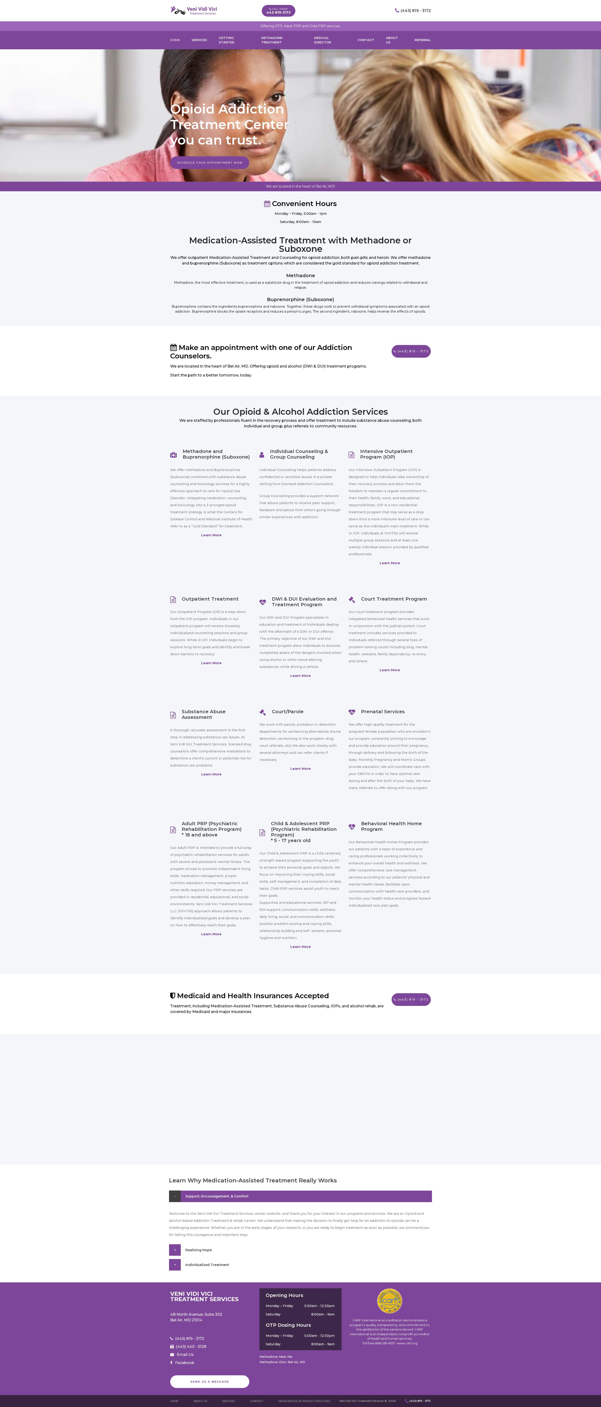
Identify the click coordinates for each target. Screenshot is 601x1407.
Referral (423, 40)
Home (175, 40)
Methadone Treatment (271, 40)
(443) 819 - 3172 (416, 10)
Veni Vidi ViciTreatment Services (204, 1296)
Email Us (185, 1354)
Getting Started (227, 40)
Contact (366, 40)
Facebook (184, 1363)
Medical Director (322, 40)
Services (199, 40)
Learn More (211, 535)
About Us (392, 40)
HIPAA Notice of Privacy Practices (304, 1401)
